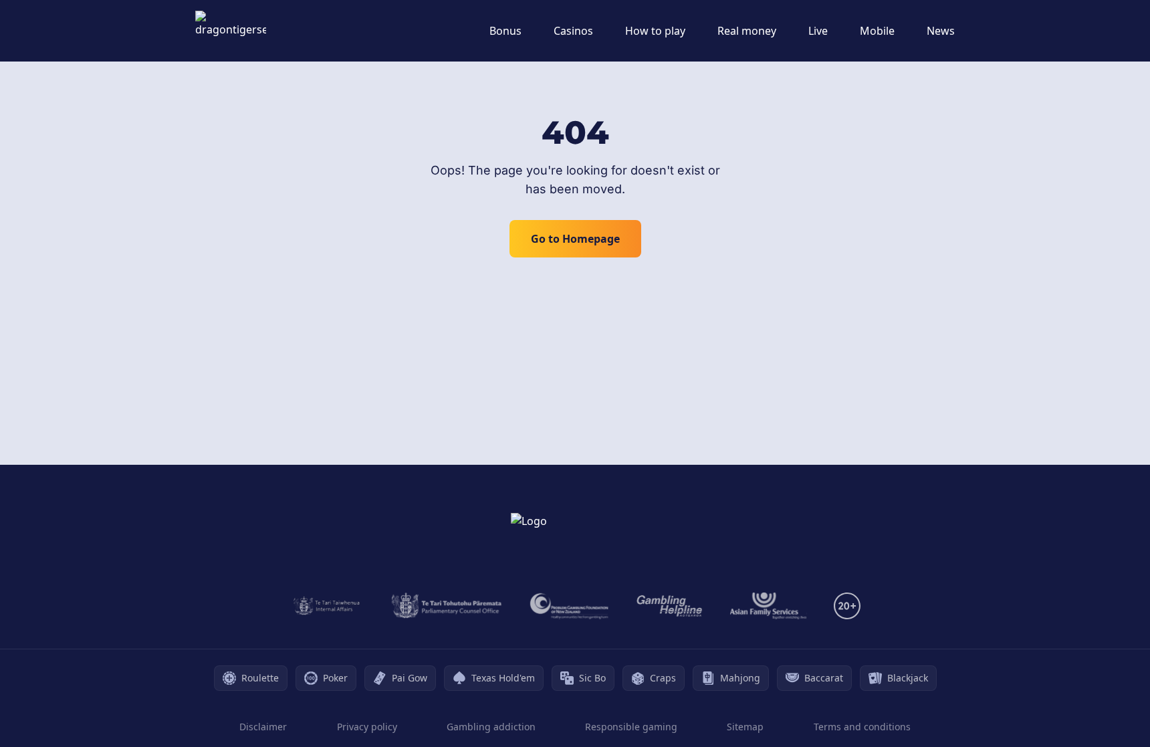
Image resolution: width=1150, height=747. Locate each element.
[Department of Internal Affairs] (327, 606)
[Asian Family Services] (768, 606)
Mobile (877, 30)
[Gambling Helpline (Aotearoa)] (669, 606)
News (941, 30)
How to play (655, 30)
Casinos (573, 30)
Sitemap (745, 726)
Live (818, 30)
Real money (746, 30)
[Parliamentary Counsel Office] (446, 606)
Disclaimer (263, 726)
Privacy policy (367, 726)
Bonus (505, 30)
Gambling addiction (491, 726)
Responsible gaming (631, 726)
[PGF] (569, 606)
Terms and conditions (862, 726)
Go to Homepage (575, 238)
